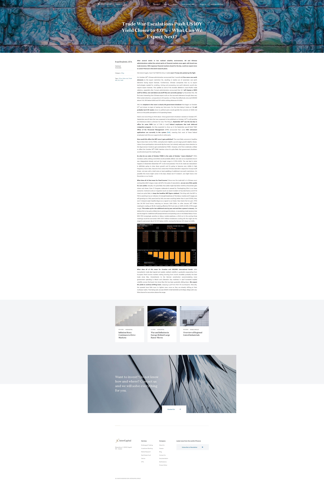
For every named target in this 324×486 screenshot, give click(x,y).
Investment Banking (147, 448)
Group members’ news (188, 4)
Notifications (163, 462)
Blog (122, 73)
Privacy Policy (163, 465)
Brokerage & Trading (147, 445)
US (119, 80)
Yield (121, 80)
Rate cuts (125, 78)
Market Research (146, 452)
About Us (166, 4)
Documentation (163, 458)
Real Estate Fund (146, 455)
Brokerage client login (217, 4)
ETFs (142, 462)
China (120, 78)
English (118, 4)
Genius (143, 458)
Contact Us (203, 4)
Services (156, 4)
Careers (175, 4)
